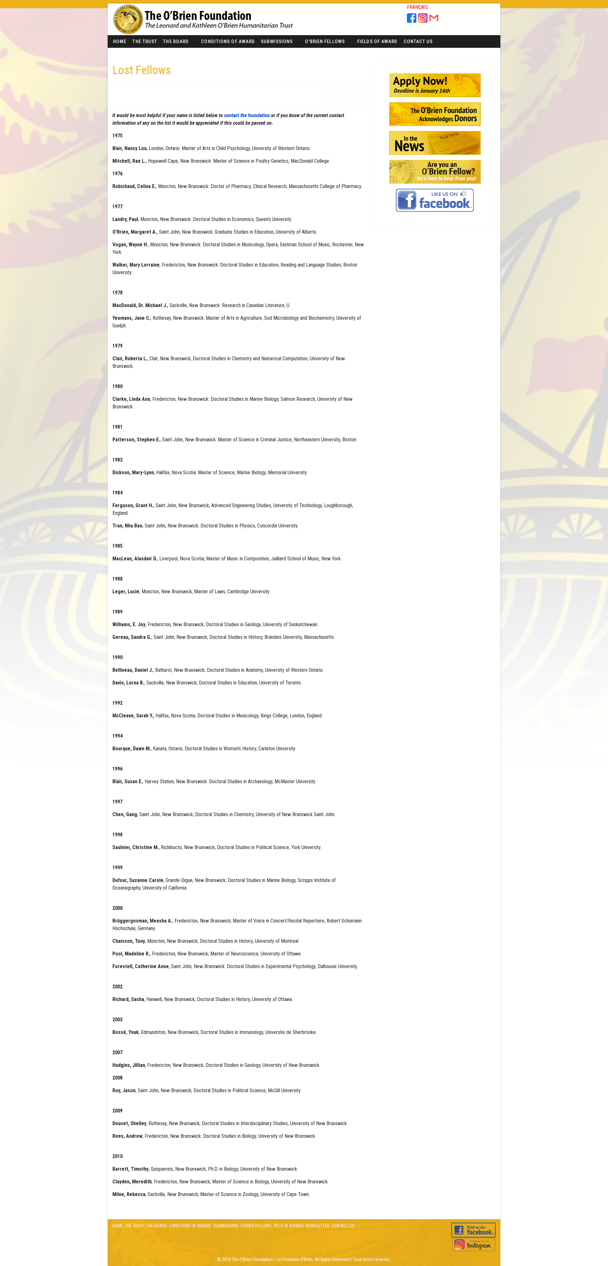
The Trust (144, 41)
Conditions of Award (228, 41)
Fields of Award (377, 41)
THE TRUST (135, 1225)
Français (417, 7)
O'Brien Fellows (325, 41)
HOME (117, 1225)
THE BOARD (157, 1225)
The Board (176, 41)
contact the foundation (247, 115)
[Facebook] (329, 93)
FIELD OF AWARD (288, 1225)
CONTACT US (343, 1225)
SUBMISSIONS (225, 1225)
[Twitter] (344, 93)
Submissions (277, 41)
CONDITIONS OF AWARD (190, 1225)
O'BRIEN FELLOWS (256, 1225)
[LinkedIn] (359, 93)
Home (119, 41)
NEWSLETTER (318, 1225)
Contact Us (418, 41)
